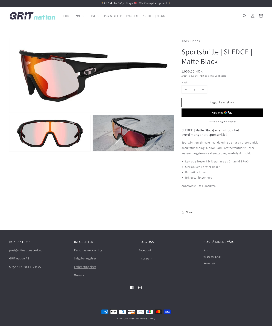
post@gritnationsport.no (26, 250)
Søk (206, 250)
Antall (185, 82)
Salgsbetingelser (85, 258)
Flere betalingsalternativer (222, 121)
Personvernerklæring (88, 250)
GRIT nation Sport (131, 318)
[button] (78, 16)
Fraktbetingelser (85, 267)
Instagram (145, 258)
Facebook (145, 250)
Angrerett (209, 263)
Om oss (79, 275)
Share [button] (189, 212)
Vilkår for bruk (212, 257)
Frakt (201, 75)
